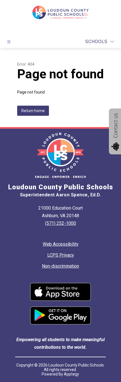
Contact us (115, 125)
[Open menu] (9, 42)
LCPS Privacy (60, 255)
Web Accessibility (61, 244)
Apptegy (71, 374)
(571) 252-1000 (60, 223)
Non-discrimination (60, 266)
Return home (33, 110)
